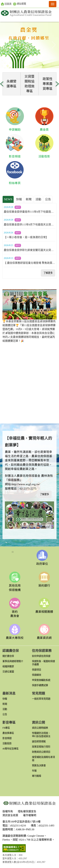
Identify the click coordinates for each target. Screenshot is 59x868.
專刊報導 (36, 776)
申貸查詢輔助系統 (41, 680)
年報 (34, 770)
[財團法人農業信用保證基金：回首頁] (26, 13)
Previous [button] (5, 45)
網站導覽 (21, 3)
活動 (4, 709)
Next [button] (54, 45)
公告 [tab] (48, 199)
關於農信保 (8, 656)
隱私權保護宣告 (27, 811)
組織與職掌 (8, 666)
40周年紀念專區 (10, 748)
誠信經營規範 (39, 741)
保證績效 (36, 675)
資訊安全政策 (10, 815)
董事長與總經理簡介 (12, 661)
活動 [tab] (38, 199)
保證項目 (36, 669)
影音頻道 (7, 738)
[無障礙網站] (14, 851)
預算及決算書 (39, 765)
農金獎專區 (8, 733)
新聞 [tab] (29, 199)
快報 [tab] (19, 199)
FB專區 (6, 728)
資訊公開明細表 (40, 728)
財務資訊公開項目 (41, 752)
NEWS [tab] (8, 199)
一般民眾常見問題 (41, 698)
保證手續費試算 (40, 685)
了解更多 (48, 273)
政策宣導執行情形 (41, 746)
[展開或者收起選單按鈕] (52, 4)
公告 (4, 714)
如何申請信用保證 (41, 656)
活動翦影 (7, 743)
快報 (4, 698)
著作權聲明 (29, 815)
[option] (29, 44)
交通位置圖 (8, 671)
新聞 (4, 704)
